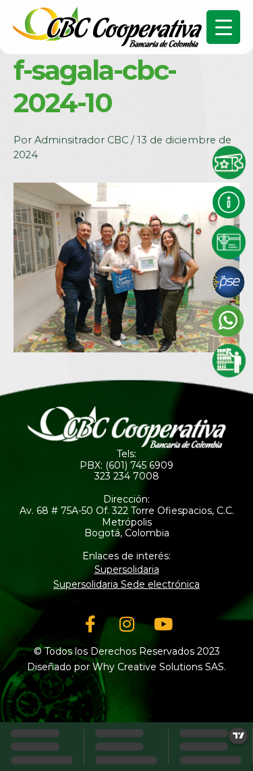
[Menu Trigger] (223, 27)
